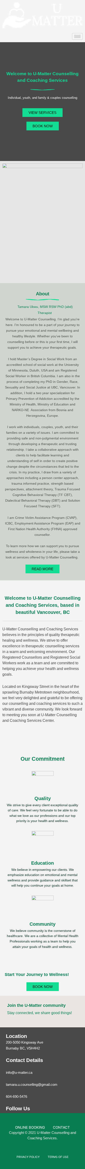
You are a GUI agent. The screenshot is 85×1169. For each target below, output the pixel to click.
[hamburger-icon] (77, 36)
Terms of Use (58, 1157)
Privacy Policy (28, 1157)
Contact (61, 1127)
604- (9, 1097)
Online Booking (30, 1127)
